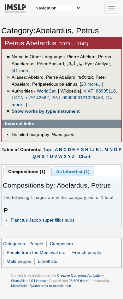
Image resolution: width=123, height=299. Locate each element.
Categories (14, 243)
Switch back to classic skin (50, 286)
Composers (61, 243)
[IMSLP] (17, 8)
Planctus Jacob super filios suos (42, 220)
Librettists (47, 261)
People (36, 243)
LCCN (18, 97)
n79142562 (37, 97)
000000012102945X (82, 97)
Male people (19, 261)
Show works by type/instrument (46, 111)
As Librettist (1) (73, 171)
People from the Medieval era (36, 252)
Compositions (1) (26, 171)
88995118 (106, 90)
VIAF (88, 90)
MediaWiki (18, 286)
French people (86, 252)
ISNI (55, 97)
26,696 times (78, 281)
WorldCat (46, 90)
